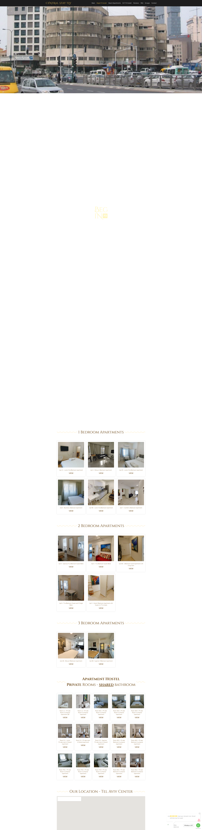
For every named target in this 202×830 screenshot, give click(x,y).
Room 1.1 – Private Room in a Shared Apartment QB (65, 712)
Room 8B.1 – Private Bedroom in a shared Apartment (119, 771)
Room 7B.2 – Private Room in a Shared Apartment (83, 771)
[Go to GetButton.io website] (198, 828)
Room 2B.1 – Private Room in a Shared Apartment (101, 712)
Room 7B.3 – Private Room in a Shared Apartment (101, 771)
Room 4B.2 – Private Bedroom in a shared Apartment (137, 742)
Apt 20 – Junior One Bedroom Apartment (131, 470)
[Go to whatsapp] (198, 825)
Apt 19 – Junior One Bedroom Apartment (71, 470)
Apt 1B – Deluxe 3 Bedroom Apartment (71, 661)
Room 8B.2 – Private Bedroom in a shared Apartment (137, 771)
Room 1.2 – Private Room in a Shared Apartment (83, 712)
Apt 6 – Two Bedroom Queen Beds (101, 563)
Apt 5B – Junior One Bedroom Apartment (101, 508)
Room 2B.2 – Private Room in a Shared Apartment (119, 712)
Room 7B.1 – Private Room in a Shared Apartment (65, 771)
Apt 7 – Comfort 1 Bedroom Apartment (131, 508)
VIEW (71, 473)
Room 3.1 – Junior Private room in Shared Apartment (65, 742)
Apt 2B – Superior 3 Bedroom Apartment (101, 661)
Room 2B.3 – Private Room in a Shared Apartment (137, 712)
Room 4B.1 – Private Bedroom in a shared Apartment (119, 742)
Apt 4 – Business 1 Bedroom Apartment (71, 508)
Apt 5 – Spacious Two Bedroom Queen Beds (71, 563)
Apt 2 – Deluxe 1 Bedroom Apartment (101, 470)
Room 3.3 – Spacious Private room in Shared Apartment (101, 742)
